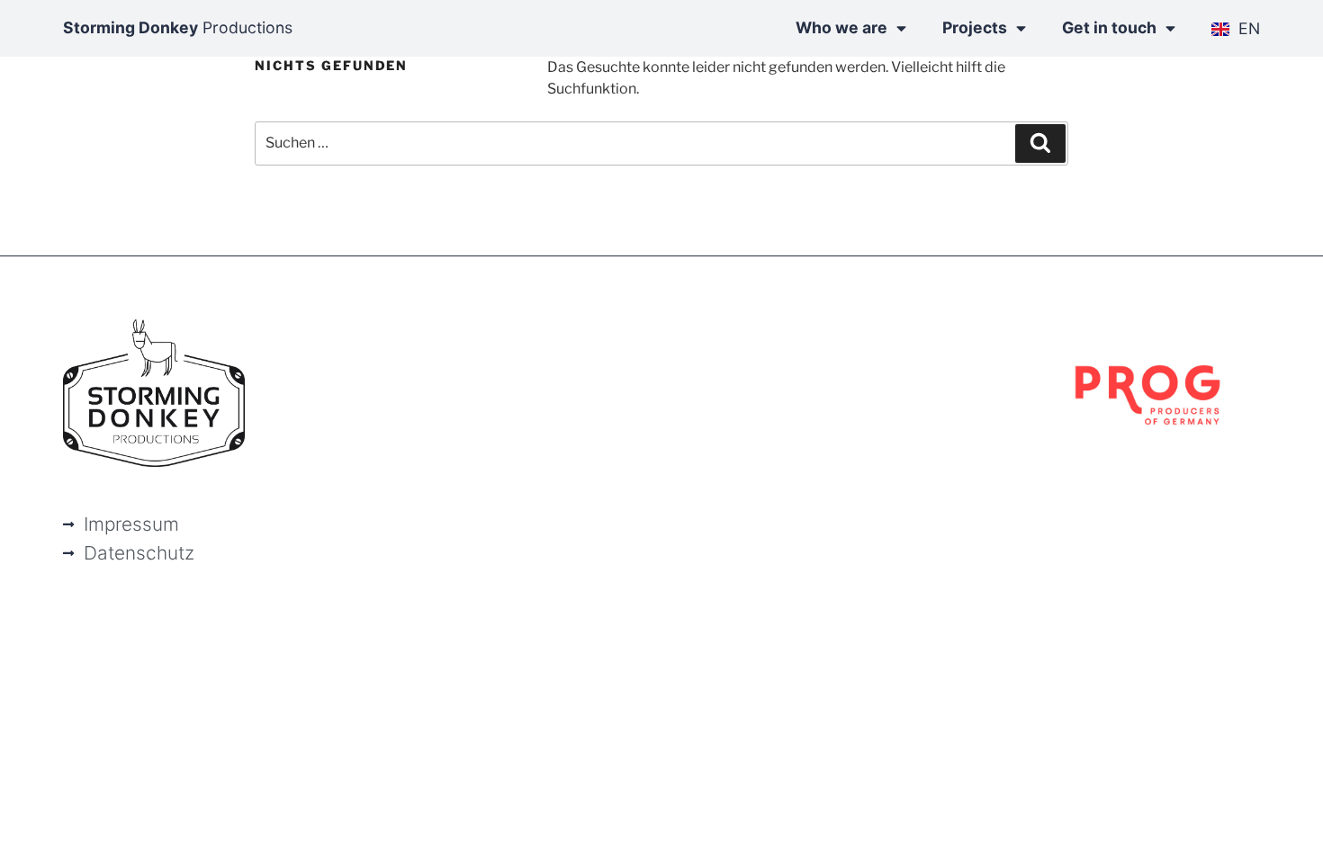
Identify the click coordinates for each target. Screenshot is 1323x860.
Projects (974, 27)
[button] (39, 820)
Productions (177, 27)
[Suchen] (1040, 143)
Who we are (841, 27)
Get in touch (1109, 27)
